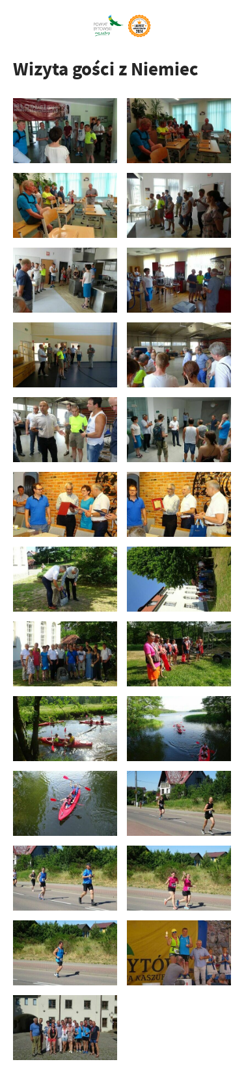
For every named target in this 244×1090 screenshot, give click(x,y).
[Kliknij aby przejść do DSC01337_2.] (179, 653)
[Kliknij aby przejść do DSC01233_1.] (179, 205)
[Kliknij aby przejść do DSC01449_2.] (65, 878)
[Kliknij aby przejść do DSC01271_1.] (179, 429)
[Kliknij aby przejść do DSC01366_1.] (179, 728)
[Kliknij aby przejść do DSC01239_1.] (65, 280)
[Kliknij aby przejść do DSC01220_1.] (65, 205)
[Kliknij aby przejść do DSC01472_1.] (65, 952)
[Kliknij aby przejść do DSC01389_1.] (179, 803)
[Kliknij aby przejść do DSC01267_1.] (65, 429)
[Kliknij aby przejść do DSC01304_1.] (179, 504)
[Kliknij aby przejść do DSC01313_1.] (65, 579)
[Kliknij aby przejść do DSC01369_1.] (65, 803)
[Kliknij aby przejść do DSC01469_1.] (179, 878)
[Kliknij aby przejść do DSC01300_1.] (65, 504)
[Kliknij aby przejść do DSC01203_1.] (65, 130)
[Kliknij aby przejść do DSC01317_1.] (179, 579)
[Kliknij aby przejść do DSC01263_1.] (179, 354)
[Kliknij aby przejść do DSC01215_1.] (179, 130)
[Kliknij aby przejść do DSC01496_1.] (179, 952)
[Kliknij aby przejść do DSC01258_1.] (65, 354)
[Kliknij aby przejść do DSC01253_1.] (179, 280)
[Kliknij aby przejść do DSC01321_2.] (65, 653)
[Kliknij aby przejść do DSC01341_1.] (65, 728)
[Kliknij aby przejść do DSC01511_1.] (65, 1027)
